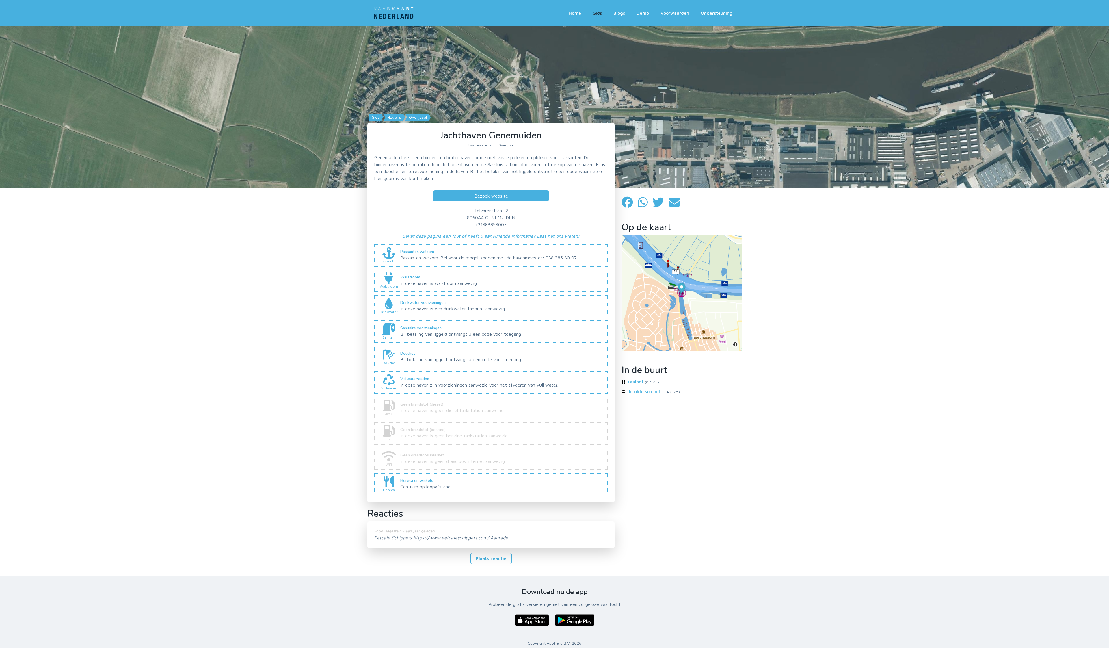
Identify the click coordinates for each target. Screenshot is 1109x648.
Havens (393, 117)
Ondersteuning (716, 13)
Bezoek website (491, 195)
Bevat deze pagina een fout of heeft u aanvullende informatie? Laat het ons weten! (491, 236)
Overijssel (417, 117)
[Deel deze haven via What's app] (645, 202)
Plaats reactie (491, 558)
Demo (643, 13)
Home (575, 13)
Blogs (619, 13)
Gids (597, 13)
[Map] (554, 107)
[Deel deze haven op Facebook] (630, 202)
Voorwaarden (674, 13)
